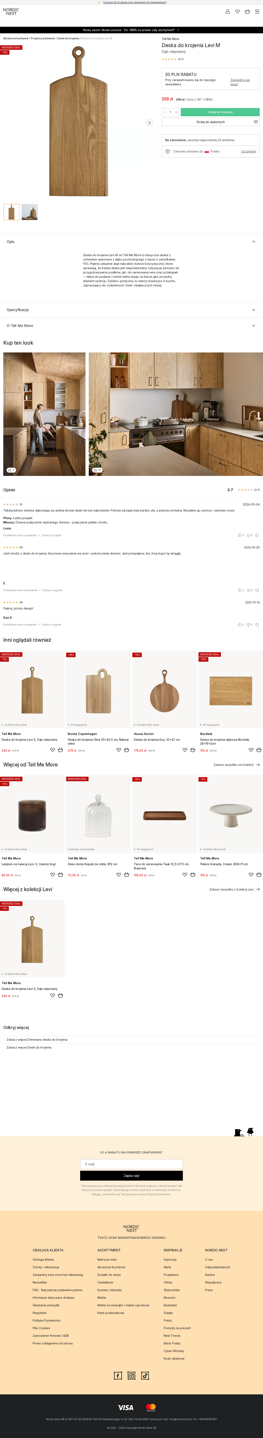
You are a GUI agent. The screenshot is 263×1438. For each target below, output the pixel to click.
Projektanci (171, 1274)
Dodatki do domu (109, 1274)
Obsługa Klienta (43, 1259)
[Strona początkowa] (11, 11)
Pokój (168, 1320)
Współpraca (213, 1282)
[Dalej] (149, 123)
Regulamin (40, 1313)
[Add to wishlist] (52, 750)
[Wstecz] (7, 123)
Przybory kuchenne (43, 38)
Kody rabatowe (174, 1358)
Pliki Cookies (41, 1328)
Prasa (209, 1290)
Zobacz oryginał (51, 535)
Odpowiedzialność (218, 1267)
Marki (167, 1267)
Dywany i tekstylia (109, 1290)
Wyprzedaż (172, 1290)
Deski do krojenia (68, 38)
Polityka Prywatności (47, 1320)
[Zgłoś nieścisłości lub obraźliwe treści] (257, 535)
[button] (172, 59)
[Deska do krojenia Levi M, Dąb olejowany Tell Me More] (78, 122)
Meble (101, 1297)
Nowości (169, 1297)
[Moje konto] (228, 11)
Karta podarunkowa (110, 1313)
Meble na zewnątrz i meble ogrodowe (123, 1305)
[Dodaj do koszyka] (60, 749)
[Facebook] (118, 1375)
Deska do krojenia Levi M (97, 38)
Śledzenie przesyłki (46, 1305)
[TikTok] (145, 1375)
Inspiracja (170, 1259)
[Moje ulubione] (237, 11)
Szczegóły (248, 151)
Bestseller (170, 1305)
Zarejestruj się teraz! (240, 82)
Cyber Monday (174, 1351)
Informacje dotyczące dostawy (54, 1297)
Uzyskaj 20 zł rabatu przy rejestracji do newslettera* (134, 2)
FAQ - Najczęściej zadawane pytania (57, 1290)
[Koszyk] (247, 11)
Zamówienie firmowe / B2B (51, 1335)
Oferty (168, 1282)
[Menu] (257, 11)
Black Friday (172, 1343)
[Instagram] (131, 1375)
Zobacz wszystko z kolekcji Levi (231, 889)
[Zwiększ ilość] (176, 112)
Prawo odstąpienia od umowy (53, 1343)
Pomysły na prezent (177, 1328)
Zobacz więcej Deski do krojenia (29, 1047)
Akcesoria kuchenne (15, 38)
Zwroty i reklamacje (46, 1267)
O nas (209, 1259)
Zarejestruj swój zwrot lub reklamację (58, 1274)
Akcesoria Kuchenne (111, 1267)
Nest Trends (172, 1335)
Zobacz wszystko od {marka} (233, 764)
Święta (168, 1313)
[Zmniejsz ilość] (164, 112)
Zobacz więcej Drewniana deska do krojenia (37, 1039)
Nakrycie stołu (107, 1259)
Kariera (210, 1274)
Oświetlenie (105, 1282)
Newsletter (40, 1282)
